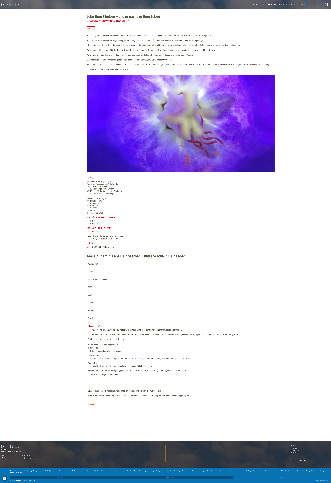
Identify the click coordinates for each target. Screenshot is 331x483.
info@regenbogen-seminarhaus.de (31, 458)
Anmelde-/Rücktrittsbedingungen (105, 391)
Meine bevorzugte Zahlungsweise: (103, 345)
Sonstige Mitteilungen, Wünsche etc (103, 374)
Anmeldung (283, 4)
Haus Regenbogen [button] (252, 4)
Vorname (92, 271)
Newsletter (292, 4)
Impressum (295, 450)
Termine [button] (263, 4)
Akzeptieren (170, 477)
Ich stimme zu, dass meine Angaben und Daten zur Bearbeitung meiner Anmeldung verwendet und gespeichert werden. (140, 358)
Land (90, 303)
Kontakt (301, 4)
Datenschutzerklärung (324, 480)
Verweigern (58, 477)
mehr (281, 477)
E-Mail (91, 318)
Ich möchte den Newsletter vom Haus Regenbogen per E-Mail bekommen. (120, 366)
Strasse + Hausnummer (98, 279)
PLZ (90, 287)
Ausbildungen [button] (272, 4)
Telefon (91, 310)
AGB (293, 455)
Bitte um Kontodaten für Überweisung (105, 351)
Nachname (93, 264)
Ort (90, 295)
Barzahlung (94, 348)
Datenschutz (94, 355)
